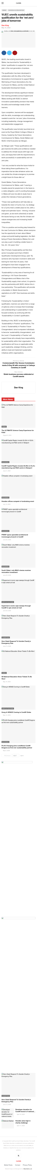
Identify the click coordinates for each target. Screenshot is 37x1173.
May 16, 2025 (7, 681)
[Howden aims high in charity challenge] (8, 1124)
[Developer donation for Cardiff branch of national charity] (8, 1112)
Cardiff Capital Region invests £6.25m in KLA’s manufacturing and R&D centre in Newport (18, 467)
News (4, 10)
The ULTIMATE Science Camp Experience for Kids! (18, 431)
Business (5, 462)
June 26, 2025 (7, 610)
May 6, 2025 (6, 750)
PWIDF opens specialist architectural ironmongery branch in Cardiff (15, 536)
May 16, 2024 (6, 28)
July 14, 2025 (6, 504)
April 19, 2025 (21, 1114)
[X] (18, 1155)
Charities (5, 637)
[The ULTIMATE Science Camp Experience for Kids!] (18, 416)
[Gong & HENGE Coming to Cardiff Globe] (18, 698)
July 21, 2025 (6, 471)
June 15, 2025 (7, 646)
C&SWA (18, 3)
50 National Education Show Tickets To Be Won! (17, 678)
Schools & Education (16, 10)
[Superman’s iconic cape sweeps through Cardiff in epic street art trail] (18, 591)
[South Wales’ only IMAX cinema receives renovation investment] (18, 556)
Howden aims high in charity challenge (23, 1122)
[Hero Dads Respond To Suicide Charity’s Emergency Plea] (18, 627)
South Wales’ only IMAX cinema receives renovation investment (16, 571)
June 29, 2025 (7, 575)
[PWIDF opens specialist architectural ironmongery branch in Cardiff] (18, 520)
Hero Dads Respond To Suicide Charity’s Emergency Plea (16, 642)
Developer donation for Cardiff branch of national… (25, 1110)
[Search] (33, 3)
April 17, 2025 (21, 1125)
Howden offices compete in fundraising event (18, 501)
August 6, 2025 (7, 435)
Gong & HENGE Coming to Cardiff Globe (16, 712)
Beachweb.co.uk (28, 1169)
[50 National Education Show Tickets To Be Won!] (18, 662)
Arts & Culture (7, 602)
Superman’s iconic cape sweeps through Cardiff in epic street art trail (16, 607)
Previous (7, 755)
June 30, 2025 (7, 539)
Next (15, 755)
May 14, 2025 (7, 715)
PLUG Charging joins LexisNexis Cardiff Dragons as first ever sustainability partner (17, 746)
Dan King (5, 25)
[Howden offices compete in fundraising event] (18, 487)
